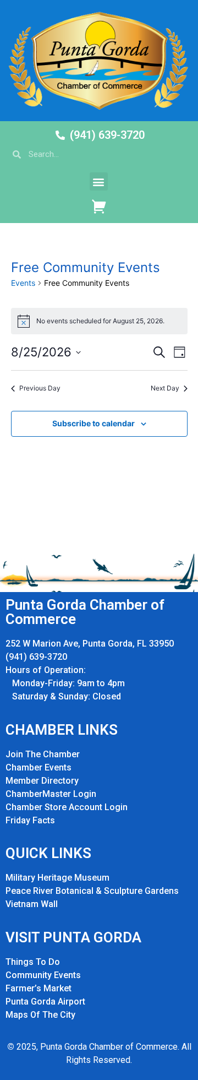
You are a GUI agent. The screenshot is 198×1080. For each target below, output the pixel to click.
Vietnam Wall (32, 904)
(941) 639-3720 (36, 657)
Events (23, 282)
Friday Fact (28, 820)
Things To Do (33, 962)
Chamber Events (39, 767)
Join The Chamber (43, 754)
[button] (99, 181)
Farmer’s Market (39, 988)
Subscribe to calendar (93, 423)
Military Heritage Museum (57, 877)
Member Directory (42, 780)
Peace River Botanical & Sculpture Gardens (92, 891)
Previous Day (40, 388)
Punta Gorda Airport (45, 1001)
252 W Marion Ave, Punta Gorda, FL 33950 (90, 643)
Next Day (165, 388)
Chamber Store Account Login (67, 807)
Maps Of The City (40, 1015)
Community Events (43, 975)
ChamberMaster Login (51, 794)
